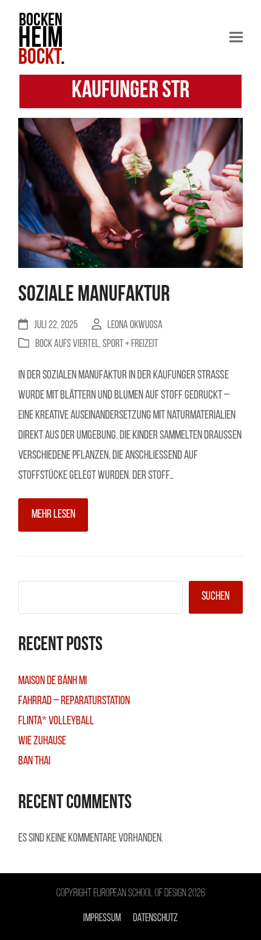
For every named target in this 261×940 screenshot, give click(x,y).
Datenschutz (155, 918)
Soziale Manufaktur (94, 295)
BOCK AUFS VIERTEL (67, 344)
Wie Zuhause (42, 741)
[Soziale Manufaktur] (130, 194)
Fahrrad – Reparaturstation (74, 701)
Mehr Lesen (53, 515)
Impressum (102, 918)
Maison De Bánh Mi (52, 681)
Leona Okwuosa (135, 325)
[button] (236, 37)
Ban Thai (34, 761)
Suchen (215, 597)
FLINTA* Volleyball (56, 721)
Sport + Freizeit (130, 344)
